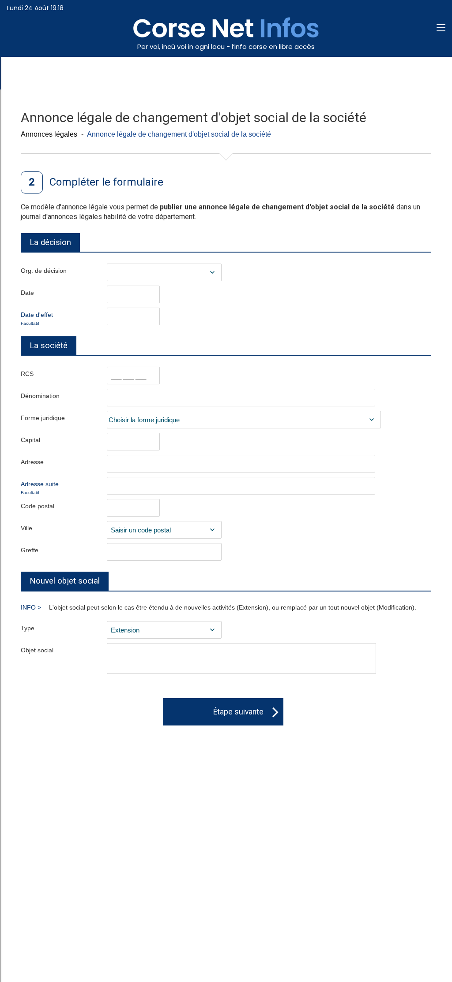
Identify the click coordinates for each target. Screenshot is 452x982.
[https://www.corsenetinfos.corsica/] (226, 35)
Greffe (29, 550)
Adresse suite (40, 487)
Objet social (37, 650)
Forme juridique (43, 417)
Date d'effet (37, 318)
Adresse (32, 461)
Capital (30, 439)
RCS (27, 373)
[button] (441, 28)
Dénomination (40, 395)
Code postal (37, 506)
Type (27, 628)
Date (27, 292)
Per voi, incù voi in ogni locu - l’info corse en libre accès (226, 46)
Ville (26, 528)
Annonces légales (49, 134)
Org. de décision (44, 270)
